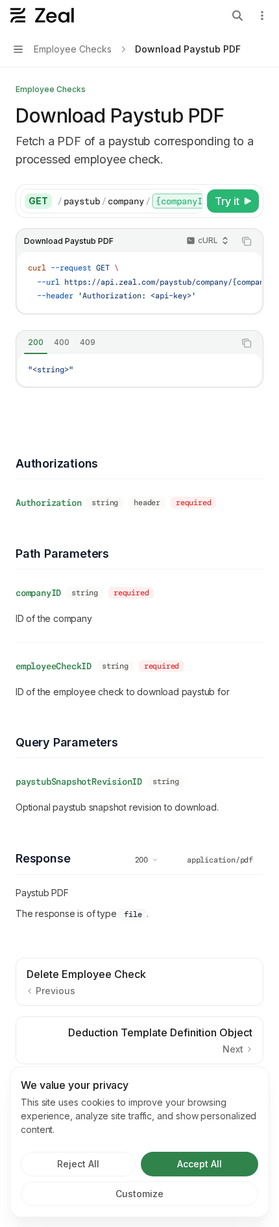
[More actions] (262, 15)
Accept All (199, 1163)
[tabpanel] (139, 370)
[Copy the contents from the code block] (246, 241)
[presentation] (129, 201)
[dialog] (139, 1142)
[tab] (35, 342)
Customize (139, 1193)
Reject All (78, 1163)
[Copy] (190, 201)
